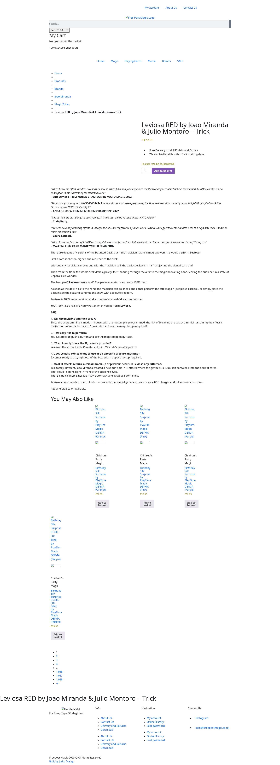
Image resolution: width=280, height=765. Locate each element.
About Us (171, 7)
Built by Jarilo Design (61, 761)
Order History (155, 722)
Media (152, 61)
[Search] (230, 24)
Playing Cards (133, 61)
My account (152, 7)
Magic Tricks (62, 104)
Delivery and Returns (113, 726)
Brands (166, 61)
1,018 (59, 679)
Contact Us (190, 7)
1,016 (59, 671)
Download (107, 729)
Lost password (156, 726)
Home (100, 61)
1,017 (59, 675)
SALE (180, 61)
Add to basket (163, 171)
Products (60, 81)
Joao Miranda (62, 96)
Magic (114, 61)
